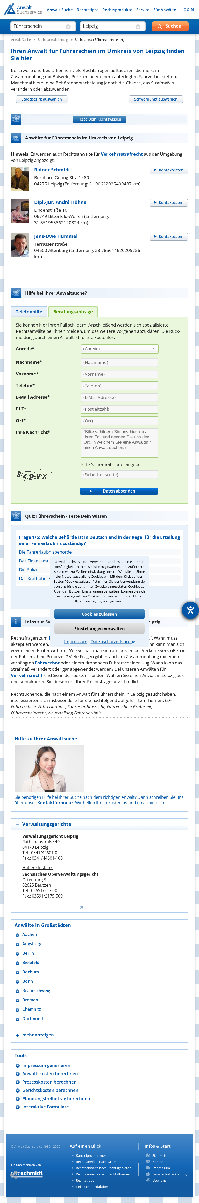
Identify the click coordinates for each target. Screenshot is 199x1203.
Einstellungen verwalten (99, 628)
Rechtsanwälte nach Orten (96, 1162)
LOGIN (187, 9)
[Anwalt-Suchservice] (33, 12)
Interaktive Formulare (45, 1107)
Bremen (30, 1000)
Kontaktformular (55, 803)
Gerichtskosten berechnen (50, 1090)
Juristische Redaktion (92, 1187)
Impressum (75, 641)
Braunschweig (36, 990)
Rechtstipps (87, 9)
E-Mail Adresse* (33, 397)
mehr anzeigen (38, 1035)
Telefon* (25, 385)
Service (143, 9)
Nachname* (29, 362)
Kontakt (158, 1161)
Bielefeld (30, 962)
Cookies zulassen (99, 614)
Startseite (159, 1155)
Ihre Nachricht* (33, 432)
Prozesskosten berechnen (49, 1082)
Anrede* (25, 348)
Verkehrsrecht (26, 675)
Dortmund (32, 1018)
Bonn (27, 981)
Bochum (30, 972)
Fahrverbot (47, 663)
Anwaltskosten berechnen (50, 1073)
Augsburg (31, 944)
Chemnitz (31, 1009)
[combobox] (120, 349)
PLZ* (21, 409)
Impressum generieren (46, 1065)
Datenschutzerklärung (113, 641)
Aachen (29, 934)
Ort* (21, 420)
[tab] (42, 99)
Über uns (159, 1180)
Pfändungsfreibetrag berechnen (56, 1098)
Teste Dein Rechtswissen (99, 119)
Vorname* (27, 374)
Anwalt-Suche (60, 9)
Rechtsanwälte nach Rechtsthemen (103, 1174)
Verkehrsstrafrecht (122, 154)
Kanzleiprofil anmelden (93, 1155)
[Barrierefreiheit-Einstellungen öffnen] (190, 610)
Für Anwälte (164, 9)
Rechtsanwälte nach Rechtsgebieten (103, 1168)
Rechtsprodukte (117, 9)
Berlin (28, 953)
